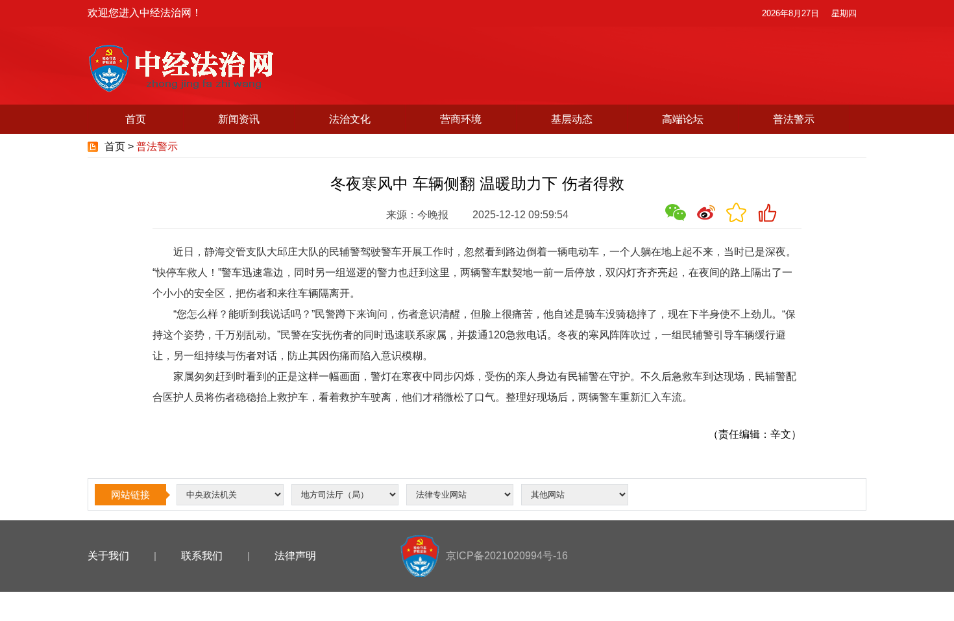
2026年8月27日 (790, 13)
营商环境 (461, 119)
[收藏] (736, 212)
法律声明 (295, 555)
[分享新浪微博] (706, 212)
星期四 (844, 13)
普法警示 (793, 119)
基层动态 (572, 119)
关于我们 (108, 555)
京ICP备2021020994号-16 (507, 555)
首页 (135, 119)
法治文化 (350, 119)
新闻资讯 (239, 119)
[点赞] (767, 212)
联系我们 (202, 555)
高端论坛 (682, 119)
